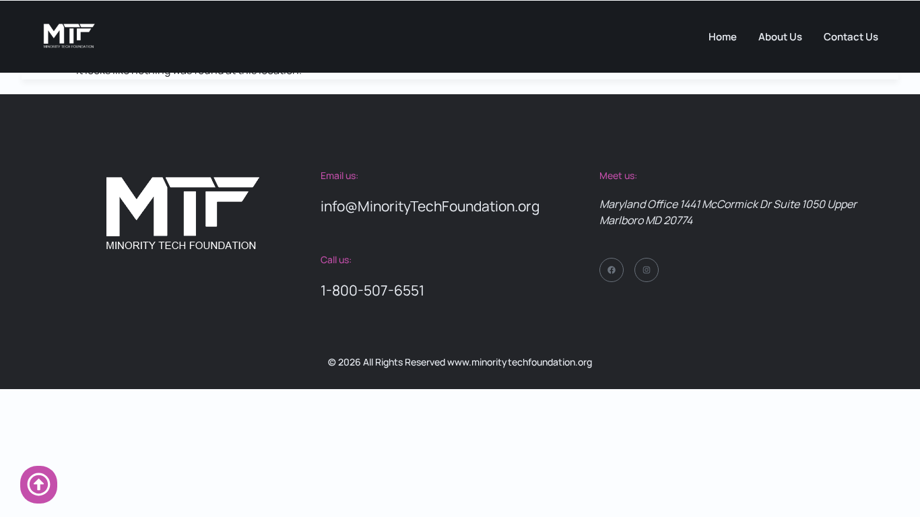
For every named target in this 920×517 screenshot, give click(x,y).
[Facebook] (611, 270)
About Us (780, 37)
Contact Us (851, 37)
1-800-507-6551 (372, 290)
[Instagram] (646, 270)
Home (723, 37)
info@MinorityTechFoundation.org (430, 206)
